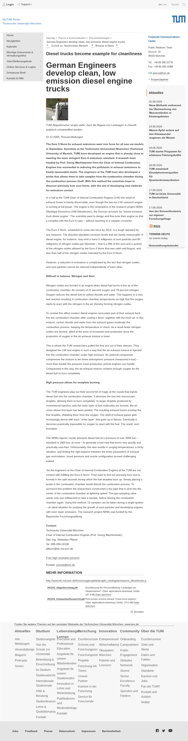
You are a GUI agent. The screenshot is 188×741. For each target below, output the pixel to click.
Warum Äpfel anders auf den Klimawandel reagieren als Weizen (164, 134)
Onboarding (128, 639)
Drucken (138, 611)
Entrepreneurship (110, 639)
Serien (19, 666)
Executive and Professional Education (66, 644)
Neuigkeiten (39, 40)
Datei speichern (103, 594)
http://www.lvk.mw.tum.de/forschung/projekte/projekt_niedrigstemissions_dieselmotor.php (97, 580)
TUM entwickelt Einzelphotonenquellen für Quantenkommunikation (164, 174)
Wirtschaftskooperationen (115, 644)
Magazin (20, 654)
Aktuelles (22, 631)
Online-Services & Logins (39, 66)
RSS (156, 226)
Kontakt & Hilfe (39, 78)
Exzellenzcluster (89, 639)
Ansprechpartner (159, 79)
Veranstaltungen (25, 649)
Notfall (145, 702)
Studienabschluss (47, 675)
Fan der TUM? (150, 686)
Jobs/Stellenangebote (39, 60)
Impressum (88, 731)
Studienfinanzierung (49, 701)
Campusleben (129, 644)
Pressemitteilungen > (100, 38)
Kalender (39, 46)
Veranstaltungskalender (163, 245)
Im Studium (43, 669)
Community (130, 631)
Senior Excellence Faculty (127, 681)
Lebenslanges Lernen (69, 634)
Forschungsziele (89, 654)
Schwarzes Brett (39, 72)
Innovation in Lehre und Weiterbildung (66, 688)
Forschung (87, 631)
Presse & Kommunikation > (73, 38)
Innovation (108, 631)
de (160, 4)
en (165, 4)
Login (10, 4)
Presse (48, 731)
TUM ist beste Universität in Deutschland (165, 195)
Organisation (149, 665)
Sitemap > (51, 38)
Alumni (124, 670)
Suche (175, 4)
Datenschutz (67, 731)
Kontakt (41, 717)
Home (10, 35)
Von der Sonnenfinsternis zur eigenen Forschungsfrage (165, 215)
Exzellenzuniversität (154, 639)
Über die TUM (152, 631)
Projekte (83, 660)
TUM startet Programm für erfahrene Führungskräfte (165, 153)
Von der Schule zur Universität (43, 649)
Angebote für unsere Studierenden (66, 673)
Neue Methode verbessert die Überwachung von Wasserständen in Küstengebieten (165, 111)
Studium (43, 631)
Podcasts (21, 660)
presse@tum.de (65, 564)
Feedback (31, 731)
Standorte (147, 670)
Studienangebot (46, 639)
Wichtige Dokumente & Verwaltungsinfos (39, 51)
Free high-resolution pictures (62, 557)
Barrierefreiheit (111, 731)
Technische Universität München (178, 18)
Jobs (15, 731)
